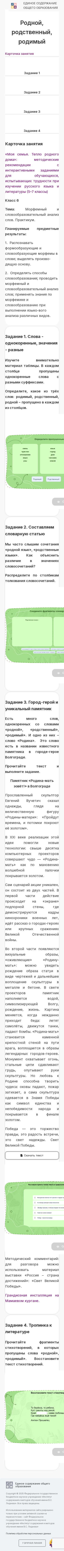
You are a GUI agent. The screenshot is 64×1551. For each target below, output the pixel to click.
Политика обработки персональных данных (28, 1533)
